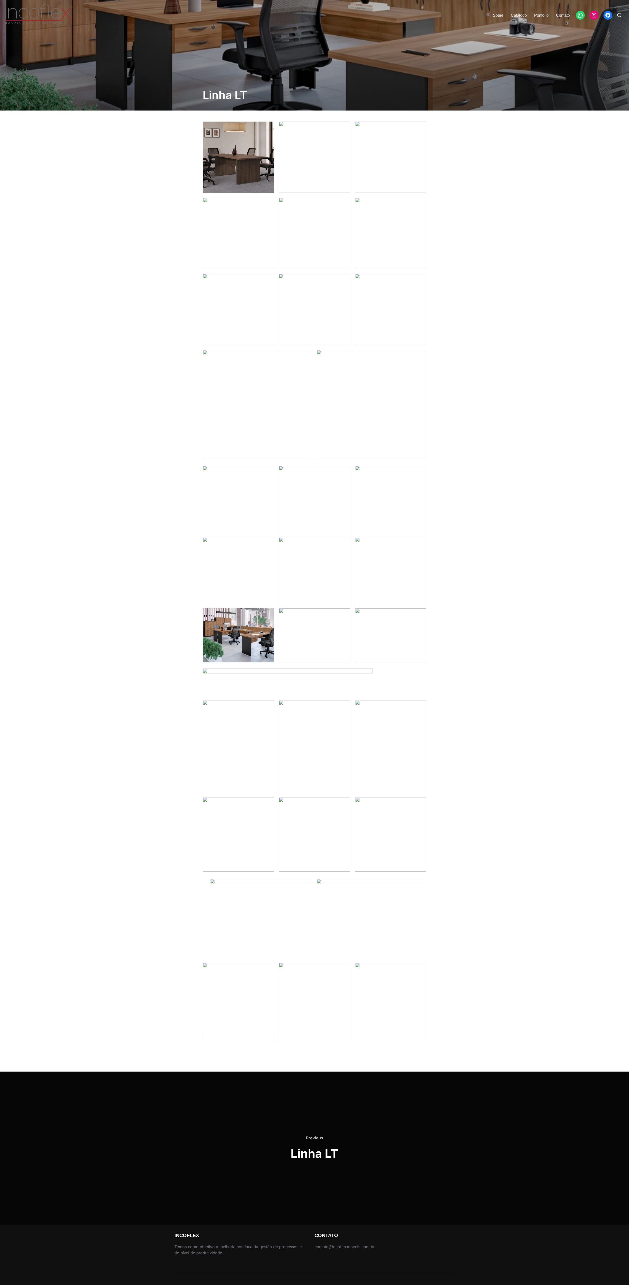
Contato (563, 15)
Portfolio (541, 15)
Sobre (498, 15)
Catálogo (519, 15)
